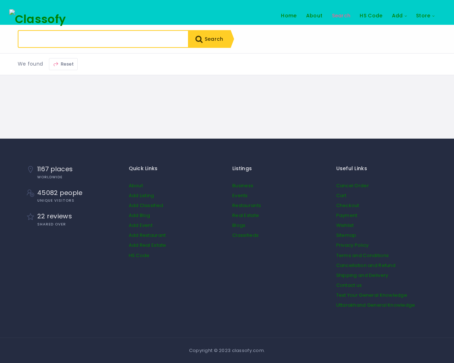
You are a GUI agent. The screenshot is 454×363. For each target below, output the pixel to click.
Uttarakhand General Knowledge (375, 305)
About (314, 15)
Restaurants (246, 205)
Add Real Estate (147, 245)
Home (289, 15)
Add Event (141, 225)
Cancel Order (352, 185)
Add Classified (146, 205)
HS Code (371, 15)
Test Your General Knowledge (372, 295)
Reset (67, 64)
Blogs (238, 225)
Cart (341, 195)
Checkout (347, 205)
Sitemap (346, 235)
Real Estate (245, 215)
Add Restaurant (147, 235)
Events (240, 195)
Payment (347, 215)
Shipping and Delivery (362, 275)
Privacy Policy (352, 245)
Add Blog (139, 215)
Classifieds (245, 235)
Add (397, 15)
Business (242, 185)
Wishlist (345, 225)
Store (423, 15)
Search (341, 15)
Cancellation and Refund (365, 265)
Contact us (349, 285)
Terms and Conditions (362, 255)
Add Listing (141, 195)
